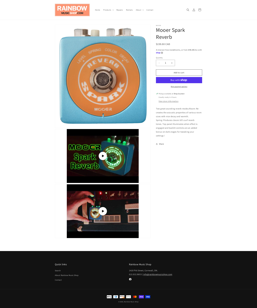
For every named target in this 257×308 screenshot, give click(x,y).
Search (58, 270)
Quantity (159, 58)
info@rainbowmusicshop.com (157, 274)
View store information (168, 101)
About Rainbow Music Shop (66, 275)
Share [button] (161, 144)
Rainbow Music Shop (131, 302)
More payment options (179, 86)
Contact (58, 280)
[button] (108, 10)
